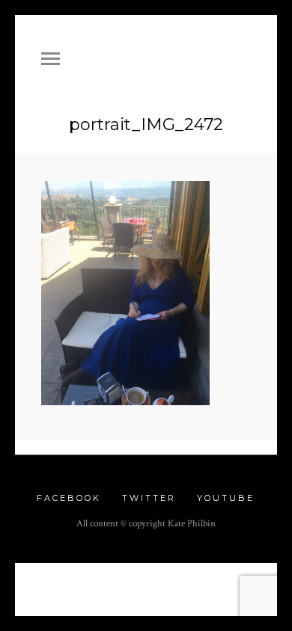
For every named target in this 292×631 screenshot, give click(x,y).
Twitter (149, 498)
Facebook (69, 498)
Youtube (226, 498)
